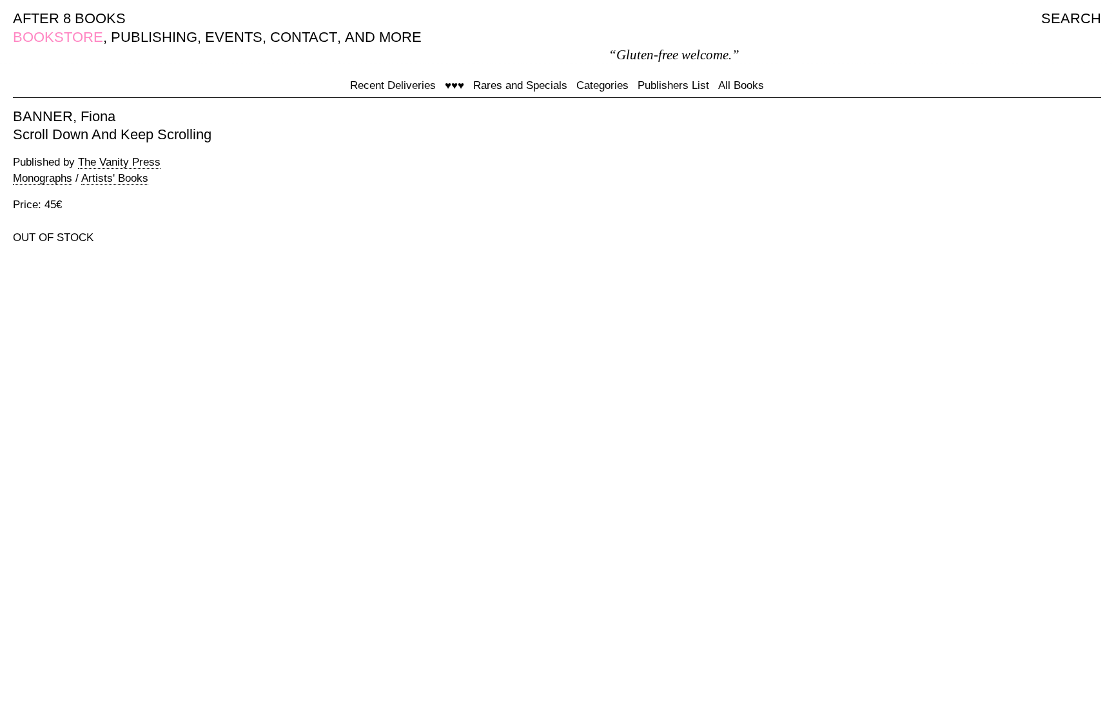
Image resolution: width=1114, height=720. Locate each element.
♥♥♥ (454, 85)
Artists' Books (114, 178)
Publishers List (673, 85)
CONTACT (303, 37)
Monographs (42, 178)
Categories (602, 85)
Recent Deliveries (393, 85)
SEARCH (1071, 18)
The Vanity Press (119, 162)
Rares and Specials (520, 85)
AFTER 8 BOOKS (69, 18)
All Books (741, 85)
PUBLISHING (154, 37)
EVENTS (233, 37)
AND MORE (383, 37)
